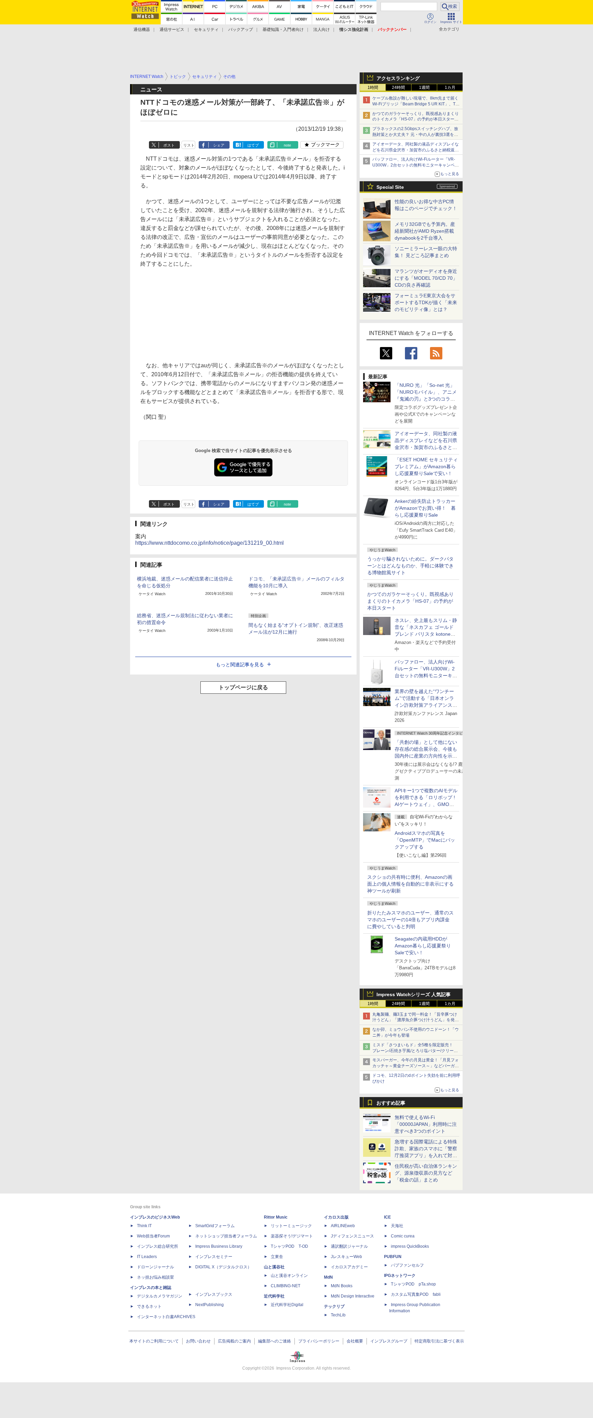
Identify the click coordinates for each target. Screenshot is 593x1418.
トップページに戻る (243, 687)
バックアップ (240, 29)
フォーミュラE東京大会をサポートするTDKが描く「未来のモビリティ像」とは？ (426, 302)
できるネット (149, 1306)
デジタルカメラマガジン (159, 1296)
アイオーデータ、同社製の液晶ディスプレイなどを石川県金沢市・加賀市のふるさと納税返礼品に (415, 150)
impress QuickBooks (410, 1246)
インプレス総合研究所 (157, 1246)
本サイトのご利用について (154, 1341)
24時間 (398, 87)
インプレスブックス (213, 1294)
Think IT (144, 1225)
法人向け (321, 29)
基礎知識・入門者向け (283, 29)
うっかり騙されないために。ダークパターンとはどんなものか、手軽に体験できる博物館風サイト (410, 565)
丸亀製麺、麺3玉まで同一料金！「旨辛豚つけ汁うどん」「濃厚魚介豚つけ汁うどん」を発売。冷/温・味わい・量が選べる (414, 1020)
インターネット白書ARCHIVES (166, 1316)
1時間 (373, 87)
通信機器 (141, 29)
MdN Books (341, 1285)
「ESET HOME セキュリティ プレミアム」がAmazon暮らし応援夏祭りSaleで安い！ (426, 466)
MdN (328, 1277)
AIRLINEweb (343, 1225)
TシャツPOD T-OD (289, 1246)
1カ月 (450, 87)
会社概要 (355, 1341)
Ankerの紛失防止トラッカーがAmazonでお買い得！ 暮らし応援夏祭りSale (425, 508)
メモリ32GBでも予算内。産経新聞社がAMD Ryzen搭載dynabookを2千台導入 (425, 231)
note (287, 145)
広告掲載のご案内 (234, 1341)
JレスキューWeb (346, 1256)
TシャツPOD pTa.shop (413, 1284)
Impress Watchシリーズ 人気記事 (413, 994)
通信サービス (172, 29)
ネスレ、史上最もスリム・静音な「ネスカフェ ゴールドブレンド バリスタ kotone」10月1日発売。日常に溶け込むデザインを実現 (426, 634)
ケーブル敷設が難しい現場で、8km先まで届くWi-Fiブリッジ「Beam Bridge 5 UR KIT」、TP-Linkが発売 (416, 104)
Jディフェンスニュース (352, 1236)
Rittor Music (276, 1217)
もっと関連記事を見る (240, 664)
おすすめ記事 (390, 1103)
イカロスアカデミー (349, 1267)
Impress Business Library (218, 1246)
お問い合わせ (198, 1341)
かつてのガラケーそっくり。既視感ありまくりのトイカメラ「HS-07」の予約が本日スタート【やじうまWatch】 (415, 119)
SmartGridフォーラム (215, 1225)
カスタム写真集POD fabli (416, 1294)
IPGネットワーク (400, 1275)
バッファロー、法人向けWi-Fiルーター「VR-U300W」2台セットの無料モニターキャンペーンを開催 (415, 165)
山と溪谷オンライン (289, 1275)
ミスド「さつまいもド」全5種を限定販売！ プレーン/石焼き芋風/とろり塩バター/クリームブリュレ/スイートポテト (415, 1050)
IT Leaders (147, 1256)
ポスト (169, 145)
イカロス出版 (336, 1217)
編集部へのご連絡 (274, 1341)
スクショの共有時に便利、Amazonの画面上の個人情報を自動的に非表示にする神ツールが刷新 (410, 884)
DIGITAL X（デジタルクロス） (223, 1267)
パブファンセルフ (407, 1265)
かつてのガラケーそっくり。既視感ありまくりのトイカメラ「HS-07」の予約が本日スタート (410, 601)
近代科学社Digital (287, 1304)
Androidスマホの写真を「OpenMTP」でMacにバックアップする (425, 840)
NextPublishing (209, 1304)
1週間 (424, 87)
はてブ (253, 145)
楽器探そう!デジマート (292, 1236)
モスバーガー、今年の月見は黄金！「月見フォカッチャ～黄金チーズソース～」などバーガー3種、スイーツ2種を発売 (415, 1066)
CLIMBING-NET (285, 1285)
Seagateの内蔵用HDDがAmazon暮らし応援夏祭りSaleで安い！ (423, 945)
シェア (218, 145)
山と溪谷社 (274, 1267)
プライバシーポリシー (318, 1341)
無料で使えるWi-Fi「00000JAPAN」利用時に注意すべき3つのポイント (426, 1124)
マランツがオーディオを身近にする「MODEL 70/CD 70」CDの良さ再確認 (426, 278)
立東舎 (277, 1256)
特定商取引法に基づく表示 (439, 1341)
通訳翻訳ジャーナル (349, 1246)
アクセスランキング (398, 78)
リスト (189, 145)
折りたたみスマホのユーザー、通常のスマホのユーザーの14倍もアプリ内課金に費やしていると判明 (410, 919)
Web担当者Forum (153, 1236)
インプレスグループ (388, 1341)
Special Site (390, 187)
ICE (387, 1217)
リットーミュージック (291, 1225)
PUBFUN (393, 1256)
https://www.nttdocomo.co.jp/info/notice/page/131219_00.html (209, 543)
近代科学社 (274, 1296)
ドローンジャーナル (155, 1267)
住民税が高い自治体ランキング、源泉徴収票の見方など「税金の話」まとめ (426, 1173)
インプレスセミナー (213, 1256)
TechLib (338, 1315)
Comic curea (403, 1236)
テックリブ (334, 1306)
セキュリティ (206, 29)
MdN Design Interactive (352, 1296)
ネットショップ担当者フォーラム (226, 1236)
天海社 (397, 1225)
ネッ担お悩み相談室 (155, 1277)
